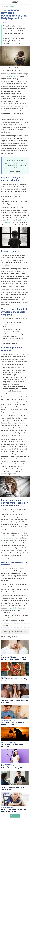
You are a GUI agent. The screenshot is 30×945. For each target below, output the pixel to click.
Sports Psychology (6, 764)
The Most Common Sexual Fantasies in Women (15, 702)
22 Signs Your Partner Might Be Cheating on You (13, 723)
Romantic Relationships (8, 720)
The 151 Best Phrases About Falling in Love (14, 680)
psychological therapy (16, 608)
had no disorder (10, 538)
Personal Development (7, 807)
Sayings (3, 677)
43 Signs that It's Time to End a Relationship (13, 745)
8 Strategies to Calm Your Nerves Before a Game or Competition (13, 767)
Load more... (15, 816)
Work (2, 786)
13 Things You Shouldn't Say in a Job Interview (13, 789)
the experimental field (9, 76)
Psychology (4, 655)
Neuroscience (4, 6)
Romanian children (17, 354)
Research (12, 6)
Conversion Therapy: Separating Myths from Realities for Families (13, 658)
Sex (2, 698)
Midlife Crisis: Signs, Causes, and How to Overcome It (13, 810)
